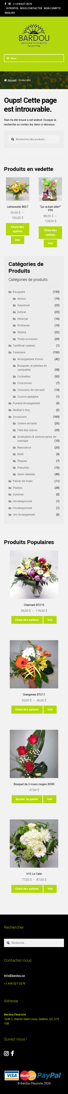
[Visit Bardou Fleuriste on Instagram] (6, 1054)
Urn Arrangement (24, 514)
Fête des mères (27, 430)
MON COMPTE (52, 8)
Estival (21, 312)
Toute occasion (27, 339)
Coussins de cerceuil (30, 390)
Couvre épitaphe (27, 396)
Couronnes (24, 383)
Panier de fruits (23, 481)
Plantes (17, 488)
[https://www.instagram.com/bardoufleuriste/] (10, 4)
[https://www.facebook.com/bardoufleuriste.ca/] (5, 4)
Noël (20, 454)
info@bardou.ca (14, 975)
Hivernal (22, 318)
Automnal (23, 305)
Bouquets (19, 292)
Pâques (22, 461)
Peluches (23, 467)
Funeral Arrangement (26, 403)
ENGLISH (10, 12)
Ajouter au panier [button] (27, 799)
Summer (18, 494)
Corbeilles (24, 376)
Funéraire (19, 352)
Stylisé (21, 332)
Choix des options (17, 229)
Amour (21, 298)
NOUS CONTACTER (31, 8)
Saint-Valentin (26, 474)
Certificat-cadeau (24, 345)
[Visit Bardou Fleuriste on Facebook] (12, 1054)
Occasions (20, 416)
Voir (17, 240)
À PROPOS (12, 8)
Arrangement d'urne (30, 359)
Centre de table (27, 423)
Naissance (24, 447)
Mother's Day (21, 410)
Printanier (23, 325)
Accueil (12, 80)
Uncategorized (22, 501)
